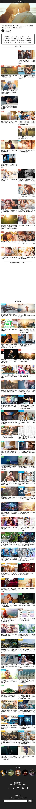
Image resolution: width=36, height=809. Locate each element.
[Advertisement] (18, 283)
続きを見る (18, 46)
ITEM (20, 140)
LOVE (20, 50)
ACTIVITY (2, 319)
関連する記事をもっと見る (18, 262)
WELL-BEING (3, 304)
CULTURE (2, 81)
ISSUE (2, 426)
